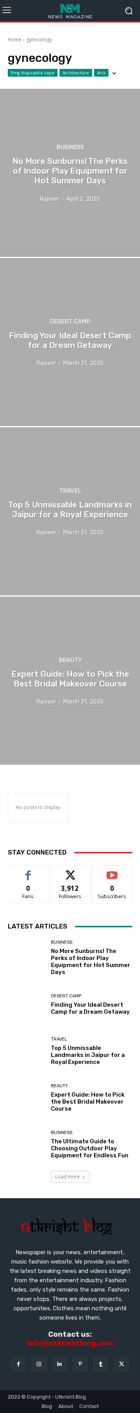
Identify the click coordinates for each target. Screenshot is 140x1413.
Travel (70, 491)
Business (70, 147)
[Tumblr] (100, 1364)
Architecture (76, 72)
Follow (70, 871)
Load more (67, 1176)
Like (28, 871)
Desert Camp (70, 322)
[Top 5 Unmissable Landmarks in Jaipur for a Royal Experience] (70, 511)
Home (14, 39)
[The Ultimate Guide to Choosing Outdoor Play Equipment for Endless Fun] (26, 1144)
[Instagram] (39, 1364)
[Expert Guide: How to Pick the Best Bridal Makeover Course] (70, 681)
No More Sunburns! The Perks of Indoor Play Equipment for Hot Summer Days (90, 962)
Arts (101, 72)
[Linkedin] (59, 1364)
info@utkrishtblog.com (70, 1343)
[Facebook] (18, 1364)
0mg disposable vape (32, 72)
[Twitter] (121, 1364)
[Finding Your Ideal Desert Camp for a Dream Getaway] (70, 342)
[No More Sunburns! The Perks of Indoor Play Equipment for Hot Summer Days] (70, 173)
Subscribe (112, 871)
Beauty (70, 660)
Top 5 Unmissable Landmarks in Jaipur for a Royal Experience (88, 1054)
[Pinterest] (80, 1364)
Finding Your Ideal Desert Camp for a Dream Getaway (90, 1008)
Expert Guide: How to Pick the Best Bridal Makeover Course (87, 1101)
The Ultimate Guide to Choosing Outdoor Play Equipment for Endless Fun (89, 1148)
